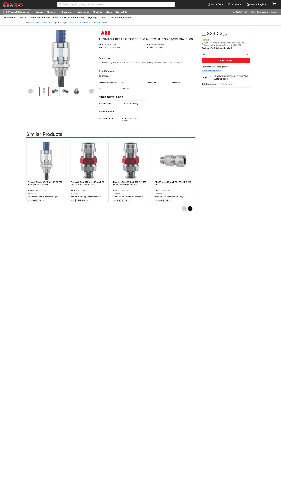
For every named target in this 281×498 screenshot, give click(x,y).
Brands (39, 12)
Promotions (83, 12)
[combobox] (118, 4)
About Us (97, 12)
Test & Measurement (120, 17)
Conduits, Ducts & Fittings (46, 23)
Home (29, 23)
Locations (236, 4)
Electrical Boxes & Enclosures (69, 17)
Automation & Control (15, 17)
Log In (205, 77)
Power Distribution (40, 17)
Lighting (92, 17)
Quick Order (217, 4)
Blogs (109, 12)
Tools (103, 17)
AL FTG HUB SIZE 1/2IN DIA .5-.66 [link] (92, 23)
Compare (229, 84)
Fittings (63, 23)
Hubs (72, 23)
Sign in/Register (258, 4)
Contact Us (121, 12)
